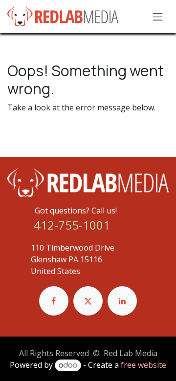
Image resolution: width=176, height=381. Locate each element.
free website (143, 365)
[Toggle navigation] (158, 16)
